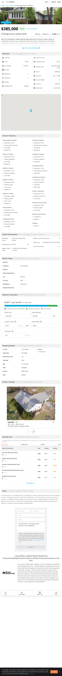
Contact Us (31, 547)
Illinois (46, 2)
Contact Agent (22, 594)
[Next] (33, 431)
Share (56, 594)
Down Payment (36, 312)
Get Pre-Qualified (31, 29)
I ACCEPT (54, 672)
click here (31, 673)
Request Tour (40, 594)
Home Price (8, 312)
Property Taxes (9, 322)
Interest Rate (35, 322)
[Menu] (3, 2)
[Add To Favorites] (53, 422)
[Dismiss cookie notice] (59, 671)
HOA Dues (8, 331)
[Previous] (28, 431)
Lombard (11, 5)
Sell (7, 5)
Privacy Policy (35, 540)
